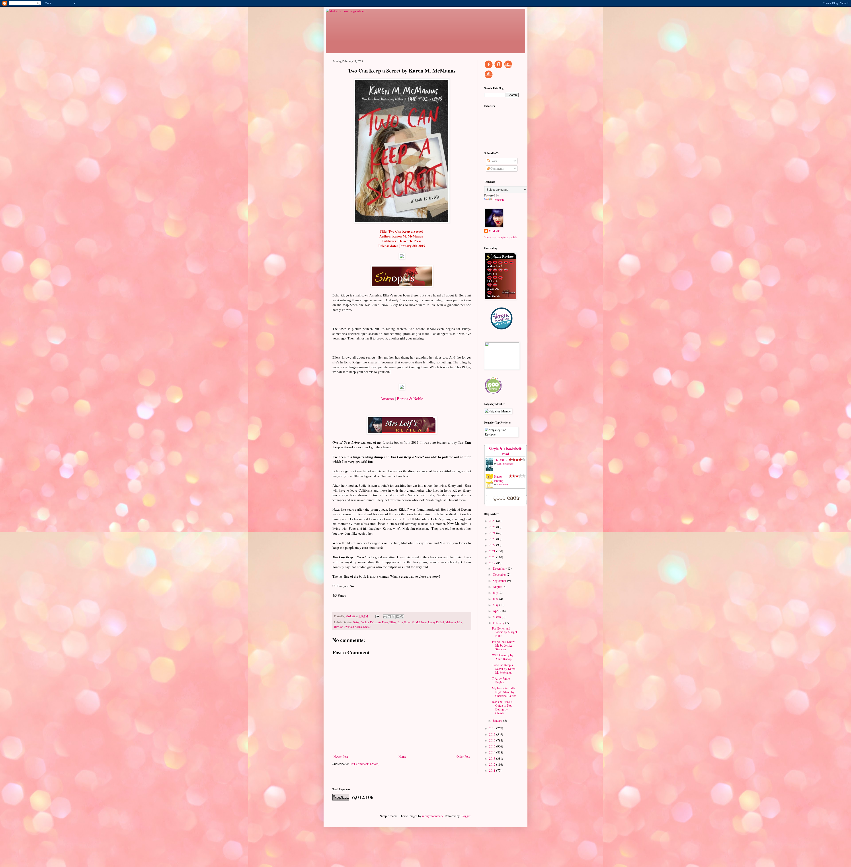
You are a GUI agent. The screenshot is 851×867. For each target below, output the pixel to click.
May (496, 605)
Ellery (392, 622)
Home (402, 756)
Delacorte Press (379, 622)
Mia (459, 622)
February (499, 623)
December (499, 568)
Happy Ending (498, 478)
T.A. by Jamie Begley (501, 680)
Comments (497, 168)
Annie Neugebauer (505, 463)
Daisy (356, 622)
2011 (492, 770)
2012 (492, 764)
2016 (492, 740)
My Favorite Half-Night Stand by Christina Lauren (504, 692)
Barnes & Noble (410, 398)
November (500, 574)
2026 (492, 521)
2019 (492, 563)
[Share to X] (393, 616)
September (500, 581)
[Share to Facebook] (397, 616)
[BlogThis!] (389, 616)
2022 (492, 545)
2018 (492, 728)
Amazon (387, 398)
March (497, 617)
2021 (492, 551)
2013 (492, 758)
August (498, 587)
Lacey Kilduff (436, 622)
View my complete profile (500, 237)
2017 (492, 734)
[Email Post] (377, 616)
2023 (492, 539)
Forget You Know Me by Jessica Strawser (503, 645)
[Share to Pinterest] (402, 616)
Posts (493, 161)
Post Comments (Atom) (364, 764)
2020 (492, 557)
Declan (365, 622)
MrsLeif (494, 231)
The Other (500, 460)
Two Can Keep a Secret (357, 627)
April (496, 611)
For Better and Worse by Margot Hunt (504, 632)
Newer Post (341, 756)
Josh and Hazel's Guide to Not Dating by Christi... (502, 707)
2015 (492, 746)
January (498, 720)
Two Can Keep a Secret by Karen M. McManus (503, 669)
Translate (498, 200)
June (496, 599)
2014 (492, 752)
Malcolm (450, 622)
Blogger (465, 816)
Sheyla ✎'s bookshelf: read (506, 451)
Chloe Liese (502, 484)
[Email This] (385, 616)
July (496, 592)
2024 (492, 533)
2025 (492, 527)
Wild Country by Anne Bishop (502, 657)
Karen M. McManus (415, 622)
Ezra (400, 622)
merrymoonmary (432, 816)
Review (338, 627)
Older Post (463, 756)
